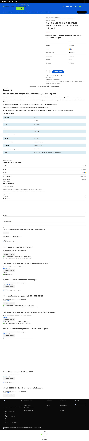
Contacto (48, 405)
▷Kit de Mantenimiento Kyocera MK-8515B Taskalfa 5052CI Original (29, 312)
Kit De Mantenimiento (54, 17)
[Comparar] (5, 244)
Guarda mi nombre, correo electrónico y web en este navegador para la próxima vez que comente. (24, 229)
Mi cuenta (62, 403)
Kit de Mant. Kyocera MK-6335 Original (18, 247)
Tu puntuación (6, 194)
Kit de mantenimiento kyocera (19, 250)
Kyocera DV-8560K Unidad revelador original (20, 280)
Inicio (47, 17)
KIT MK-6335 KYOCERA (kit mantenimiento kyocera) (23, 388)
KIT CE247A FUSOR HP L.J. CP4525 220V (18, 372)
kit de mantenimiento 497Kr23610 (58, 81)
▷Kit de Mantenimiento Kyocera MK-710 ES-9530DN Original (26, 263)
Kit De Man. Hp (16, 375)
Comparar (62, 410)
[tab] (33, 86)
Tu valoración (6, 198)
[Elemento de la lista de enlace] (13, 417)
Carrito (61, 407)
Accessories (29, 315)
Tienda (25, 403)
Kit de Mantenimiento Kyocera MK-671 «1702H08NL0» (23, 296)
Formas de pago (27, 405)
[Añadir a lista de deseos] (8, 244)
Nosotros (48, 403)
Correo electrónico (7, 221)
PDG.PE (28, 427)
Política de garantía (28, 410)
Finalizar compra (63, 405)
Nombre (5, 215)
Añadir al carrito (58, 71)
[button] (9, 254)
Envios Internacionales (29, 407)
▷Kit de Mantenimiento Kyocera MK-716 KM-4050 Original (25, 329)
